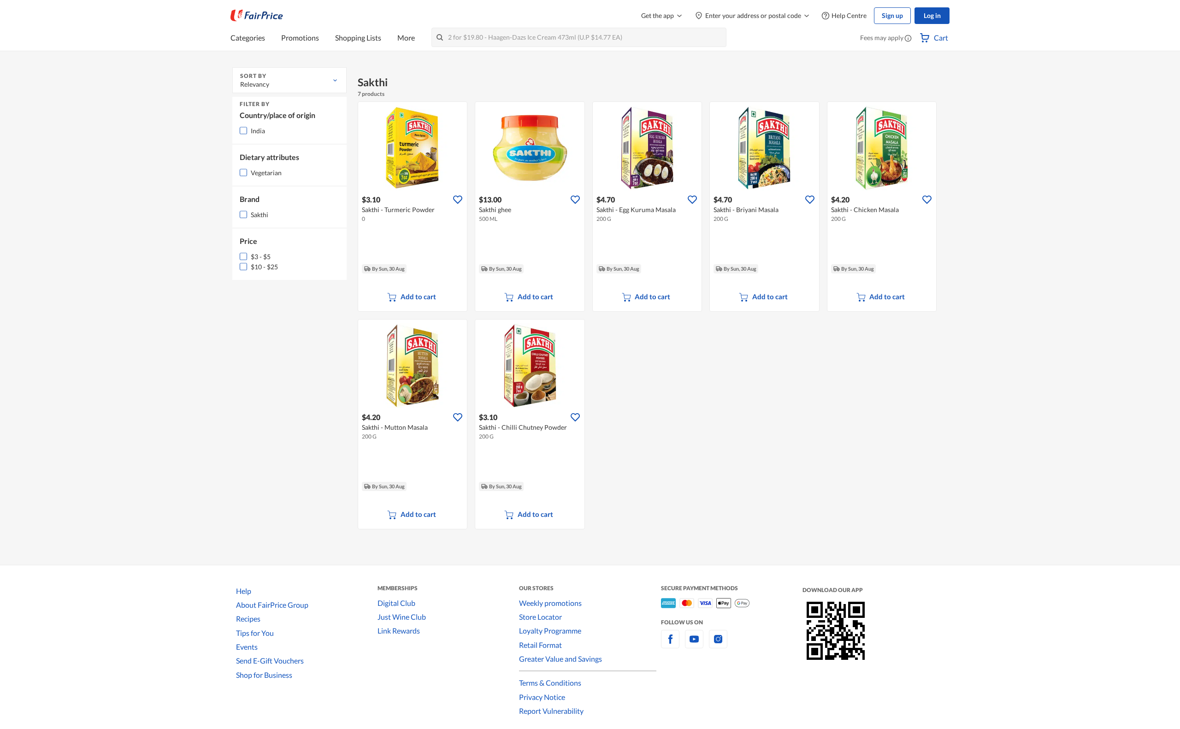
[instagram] (718, 644)
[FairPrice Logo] (256, 15)
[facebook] (670, 644)
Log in (932, 15)
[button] (908, 39)
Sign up (892, 15)
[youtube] (694, 644)
